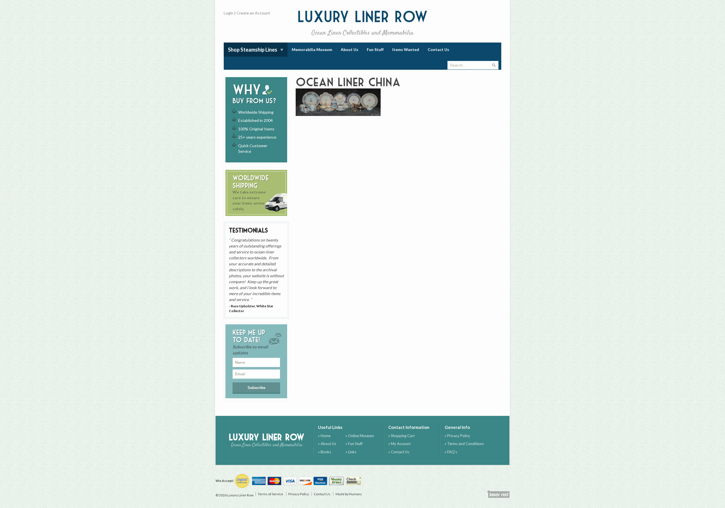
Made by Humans (349, 494)
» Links (351, 452)
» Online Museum (360, 435)
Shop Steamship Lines (252, 49)
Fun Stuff (375, 49)
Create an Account (253, 12)
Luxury (362, 22)
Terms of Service (270, 494)
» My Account (399, 443)
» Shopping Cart (401, 435)
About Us (349, 49)
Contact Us (438, 49)
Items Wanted (405, 49)
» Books (324, 452)
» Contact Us (398, 452)
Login (228, 12)
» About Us (327, 443)
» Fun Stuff (354, 443)
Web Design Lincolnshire (498, 494)
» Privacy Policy (457, 435)
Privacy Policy (298, 494)
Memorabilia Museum (312, 49)
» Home (324, 435)
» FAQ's (451, 452)
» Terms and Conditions (464, 443)
